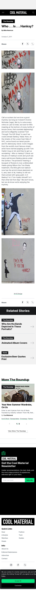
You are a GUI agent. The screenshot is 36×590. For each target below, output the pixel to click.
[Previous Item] (9, 424)
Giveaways (23, 418)
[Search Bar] (33, 12)
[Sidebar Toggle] (3, 12)
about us (5, 549)
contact (4, 559)
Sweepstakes (14, 418)
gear (3, 532)
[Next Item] (27, 424)
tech (20, 535)
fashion (21, 532)
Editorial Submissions (9, 552)
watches (5, 538)
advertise (5, 555)
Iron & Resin (5, 418)
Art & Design (18, 293)
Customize (18, 585)
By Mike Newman (7, 30)
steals (4, 541)
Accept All (18, 581)
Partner (30, 418)
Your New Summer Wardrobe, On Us (17, 406)
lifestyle (5, 535)
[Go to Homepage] (18, 12)
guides (21, 538)
